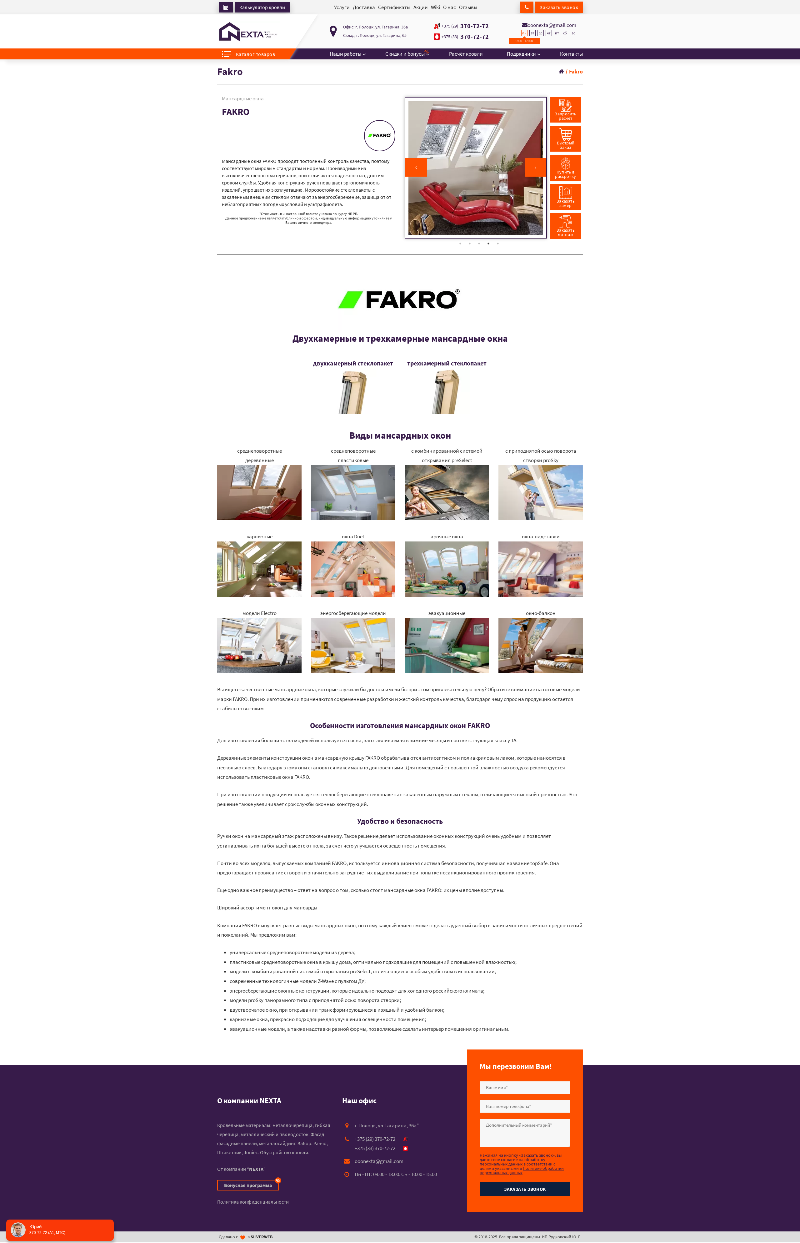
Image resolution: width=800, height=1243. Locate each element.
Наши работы (345, 53)
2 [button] (470, 243)
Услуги (342, 7)
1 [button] (460, 243)
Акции (420, 7)
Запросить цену (250, 145)
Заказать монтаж (566, 232)
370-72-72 (465, 26)
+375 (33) (450, 36)
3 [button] (479, 243)
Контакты (571, 53)
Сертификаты (394, 7)
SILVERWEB (261, 1237)
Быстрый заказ (566, 145)
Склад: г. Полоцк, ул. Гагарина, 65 (375, 35)
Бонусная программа (251, 1184)
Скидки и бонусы (405, 52)
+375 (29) (450, 26)
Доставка (364, 7)
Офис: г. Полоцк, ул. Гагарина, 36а (375, 27)
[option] (475, 168)
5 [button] (498, 243)
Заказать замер (566, 203)
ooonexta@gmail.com (552, 25)
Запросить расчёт (566, 116)
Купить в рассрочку (565, 174)
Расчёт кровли (466, 53)
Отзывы (468, 7)
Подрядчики (521, 53)
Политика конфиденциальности (253, 1202)
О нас (449, 7)
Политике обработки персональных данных (522, 1170)
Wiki (435, 7)
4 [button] (488, 243)
